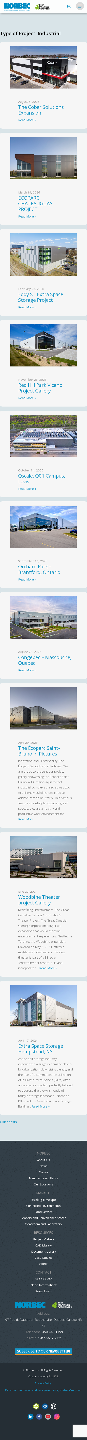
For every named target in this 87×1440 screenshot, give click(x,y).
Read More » (27, 120)
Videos (43, 1264)
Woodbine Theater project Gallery (39, 899)
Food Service (44, 1212)
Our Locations (43, 1184)
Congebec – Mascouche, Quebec (44, 660)
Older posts (8, 1122)
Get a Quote (43, 1279)
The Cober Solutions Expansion (41, 110)
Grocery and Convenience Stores (43, 1218)
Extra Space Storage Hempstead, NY (40, 1048)
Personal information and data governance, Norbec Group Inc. (43, 1390)
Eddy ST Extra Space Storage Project (40, 297)
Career (43, 1172)
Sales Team (43, 1291)
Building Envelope (43, 1199)
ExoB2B (53, 1376)
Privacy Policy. (43, 1383)
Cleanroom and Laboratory (43, 1224)
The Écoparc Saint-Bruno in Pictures (39, 751)
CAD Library (43, 1245)
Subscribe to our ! (43, 1351)
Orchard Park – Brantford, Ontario (40, 569)
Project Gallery (43, 1239)
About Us (43, 1160)
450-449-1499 (52, 1332)
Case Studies (44, 1257)
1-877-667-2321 (50, 1338)
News (43, 1166)
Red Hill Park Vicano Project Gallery (40, 388)
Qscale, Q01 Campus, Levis (41, 478)
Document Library (43, 1251)
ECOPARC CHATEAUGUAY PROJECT (35, 203)
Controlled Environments (43, 1206)
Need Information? (44, 1285)
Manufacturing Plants (43, 1178)
